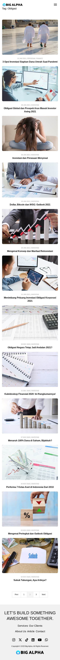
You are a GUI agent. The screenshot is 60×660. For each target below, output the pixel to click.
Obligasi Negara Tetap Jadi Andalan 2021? (30, 347)
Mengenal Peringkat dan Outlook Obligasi (30, 533)
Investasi (35, 105)
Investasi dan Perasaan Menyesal (30, 158)
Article (31, 631)
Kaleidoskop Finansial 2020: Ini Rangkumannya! (30, 394)
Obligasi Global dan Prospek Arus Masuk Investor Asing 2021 (30, 110)
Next (43, 595)
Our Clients (35, 625)
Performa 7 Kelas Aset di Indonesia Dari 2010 (30, 487)
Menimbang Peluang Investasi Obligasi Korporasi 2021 (30, 299)
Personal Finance (35, 58)
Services (23, 625)
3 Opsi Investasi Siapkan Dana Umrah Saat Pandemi (30, 62)
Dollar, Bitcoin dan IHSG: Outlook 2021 (30, 204)
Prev (16, 595)
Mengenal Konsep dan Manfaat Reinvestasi (30, 251)
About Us (20, 631)
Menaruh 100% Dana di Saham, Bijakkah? (30, 440)
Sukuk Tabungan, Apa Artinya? (30, 580)
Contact (40, 631)
